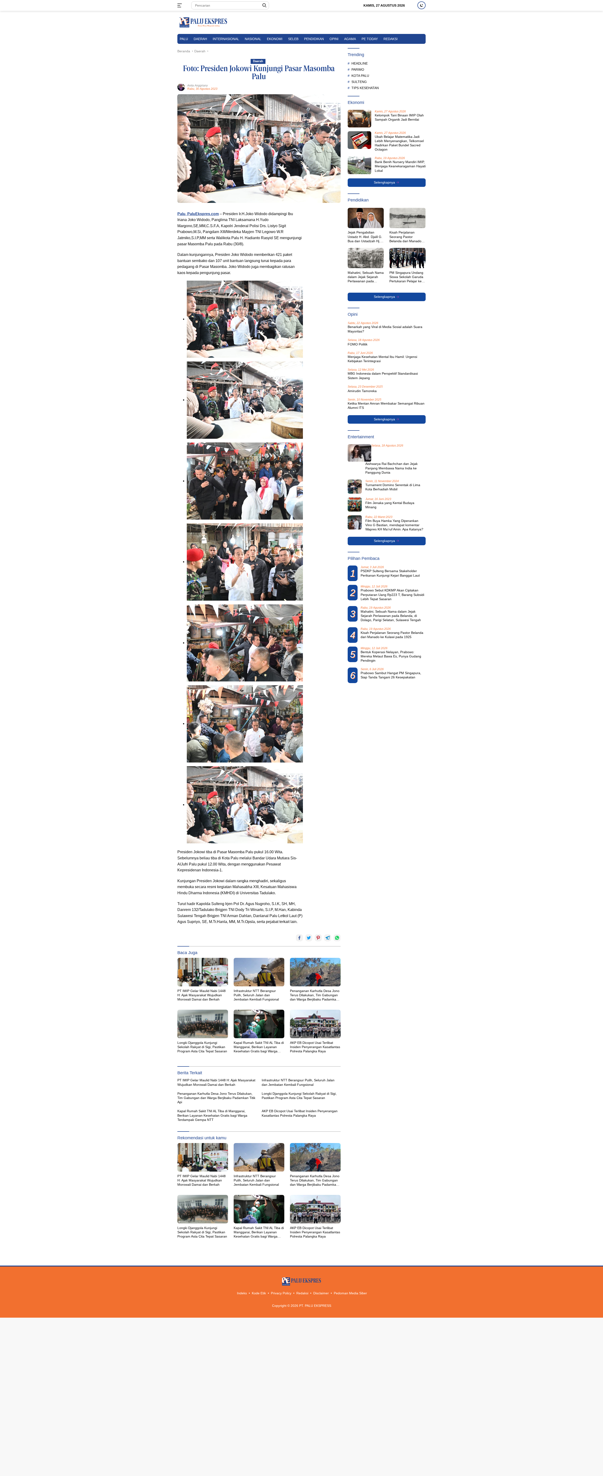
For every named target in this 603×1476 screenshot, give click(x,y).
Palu (184, 39)
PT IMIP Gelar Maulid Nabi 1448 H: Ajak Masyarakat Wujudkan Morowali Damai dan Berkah (201, 995)
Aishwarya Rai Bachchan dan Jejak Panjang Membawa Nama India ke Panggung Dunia (391, 468)
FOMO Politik (357, 344)
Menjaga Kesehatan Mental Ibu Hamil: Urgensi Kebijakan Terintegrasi (382, 359)
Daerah (200, 39)
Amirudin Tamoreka (362, 391)
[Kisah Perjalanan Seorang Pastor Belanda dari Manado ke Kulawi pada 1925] (407, 218)
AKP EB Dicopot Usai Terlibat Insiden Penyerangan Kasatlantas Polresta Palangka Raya (315, 1047)
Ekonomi (274, 39)
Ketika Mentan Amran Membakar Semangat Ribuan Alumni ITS (386, 406)
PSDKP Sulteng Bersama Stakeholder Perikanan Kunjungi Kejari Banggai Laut (390, 573)
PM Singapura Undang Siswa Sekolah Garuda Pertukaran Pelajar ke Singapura (406, 277)
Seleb (293, 39)
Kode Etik (259, 1293)
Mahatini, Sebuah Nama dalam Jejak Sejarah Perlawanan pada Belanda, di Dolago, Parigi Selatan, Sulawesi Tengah (366, 277)
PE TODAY (370, 39)
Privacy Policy (281, 1293)
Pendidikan (314, 39)
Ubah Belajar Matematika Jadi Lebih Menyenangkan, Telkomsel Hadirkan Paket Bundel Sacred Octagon (399, 143)
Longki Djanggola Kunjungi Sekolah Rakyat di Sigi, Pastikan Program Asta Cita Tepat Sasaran (202, 1047)
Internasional (226, 39)
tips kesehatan (365, 88)
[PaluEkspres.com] (203, 22)
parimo (357, 69)
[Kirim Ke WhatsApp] (337, 937)
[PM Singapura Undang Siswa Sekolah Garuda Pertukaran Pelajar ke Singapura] (407, 258)
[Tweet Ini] (308, 937)
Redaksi (390, 39)
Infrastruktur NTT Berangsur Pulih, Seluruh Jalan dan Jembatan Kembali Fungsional (256, 995)
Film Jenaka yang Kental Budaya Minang (389, 505)
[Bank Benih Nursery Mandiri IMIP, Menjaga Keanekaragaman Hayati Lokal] (359, 165)
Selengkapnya (385, 182)
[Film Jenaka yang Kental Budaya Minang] (355, 504)
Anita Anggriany (197, 85)
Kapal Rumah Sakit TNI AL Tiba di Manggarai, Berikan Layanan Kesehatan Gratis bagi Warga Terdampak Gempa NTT (259, 1047)
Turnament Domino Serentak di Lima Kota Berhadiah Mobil (392, 487)
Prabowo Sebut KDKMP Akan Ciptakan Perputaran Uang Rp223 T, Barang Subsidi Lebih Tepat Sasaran (392, 595)
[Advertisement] (324, 281)
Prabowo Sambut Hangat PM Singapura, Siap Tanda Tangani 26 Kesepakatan (391, 675)
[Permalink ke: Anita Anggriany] (181, 87)
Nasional (253, 39)
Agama (350, 39)
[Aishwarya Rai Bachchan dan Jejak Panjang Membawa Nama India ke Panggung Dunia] (359, 453)
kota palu (360, 76)
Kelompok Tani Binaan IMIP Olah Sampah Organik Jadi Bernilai (399, 117)
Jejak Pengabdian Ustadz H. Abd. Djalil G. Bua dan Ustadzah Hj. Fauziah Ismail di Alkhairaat (365, 237)
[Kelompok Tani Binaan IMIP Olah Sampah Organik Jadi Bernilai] (359, 118)
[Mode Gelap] (421, 5)
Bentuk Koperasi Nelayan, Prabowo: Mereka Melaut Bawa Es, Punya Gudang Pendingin (391, 656)
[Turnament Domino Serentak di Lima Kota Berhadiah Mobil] (355, 487)
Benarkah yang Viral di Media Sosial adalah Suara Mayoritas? (385, 329)
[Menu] (180, 5)
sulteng (359, 82)
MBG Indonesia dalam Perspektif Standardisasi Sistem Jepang (383, 376)
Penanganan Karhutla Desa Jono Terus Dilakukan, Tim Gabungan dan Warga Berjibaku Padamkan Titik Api (314, 995)
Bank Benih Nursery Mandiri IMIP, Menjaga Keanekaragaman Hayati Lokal (400, 166)
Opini (334, 39)
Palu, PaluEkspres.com (198, 214)
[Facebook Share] (299, 937)
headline (359, 63)
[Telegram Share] (327, 937)
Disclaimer (321, 1293)
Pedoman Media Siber (350, 1293)
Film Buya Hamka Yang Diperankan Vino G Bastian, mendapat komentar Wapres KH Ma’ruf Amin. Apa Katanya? (394, 525)
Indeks (242, 1293)
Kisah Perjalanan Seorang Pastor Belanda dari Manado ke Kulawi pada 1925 (405, 237)
